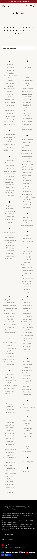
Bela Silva (10, 142)
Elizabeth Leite (10, 245)
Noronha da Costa (27, 225)
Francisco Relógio (10, 324)
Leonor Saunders (27, 88)
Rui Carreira (27, 343)
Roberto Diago (27, 330)
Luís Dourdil (27, 105)
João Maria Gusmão (9, 473)
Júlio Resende (9, 492)
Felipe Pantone (10, 300)
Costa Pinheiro (10, 182)
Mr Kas (27, 186)
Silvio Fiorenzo (27, 373)
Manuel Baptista (27, 150)
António (9, 91)
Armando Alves (10, 110)
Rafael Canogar (27, 300)
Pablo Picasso (27, 251)
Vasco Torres (27, 420)
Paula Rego (27, 257)
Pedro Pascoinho (27, 278)
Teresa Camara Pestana (27, 407)
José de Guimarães (10, 449)
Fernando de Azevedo (10, 308)
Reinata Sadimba (27, 305)
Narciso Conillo (27, 220)
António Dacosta (9, 97)
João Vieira (10, 481)
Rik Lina (27, 324)
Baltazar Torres (10, 134)
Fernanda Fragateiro (9, 305)
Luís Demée (27, 102)
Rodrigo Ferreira (27, 332)
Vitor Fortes (27, 436)
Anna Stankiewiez (9, 89)
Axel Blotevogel (10, 119)
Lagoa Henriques (27, 80)
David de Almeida (9, 211)
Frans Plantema (10, 330)
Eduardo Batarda (9, 232)
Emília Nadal (10, 253)
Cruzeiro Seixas (10, 187)
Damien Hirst (10, 208)
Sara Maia (27, 367)
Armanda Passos (9, 108)
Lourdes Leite (27, 97)
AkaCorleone (10, 67)
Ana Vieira (10, 86)
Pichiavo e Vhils (27, 287)
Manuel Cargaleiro (27, 153)
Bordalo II (10, 147)
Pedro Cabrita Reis (27, 265)
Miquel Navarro (27, 183)
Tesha (27, 410)
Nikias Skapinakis (27, 223)
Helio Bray (10, 383)
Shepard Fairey (27, 370)
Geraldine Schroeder (9, 343)
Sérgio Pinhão (27, 395)
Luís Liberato (27, 110)
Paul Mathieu (27, 254)
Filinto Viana (10, 316)
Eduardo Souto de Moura (10, 241)
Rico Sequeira (27, 319)
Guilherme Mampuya (9, 359)
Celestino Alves (10, 176)
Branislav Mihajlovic (9, 150)
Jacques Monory (9, 425)
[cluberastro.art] (5, 5)
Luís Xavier (27, 127)
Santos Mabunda (27, 364)
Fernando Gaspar (9, 311)
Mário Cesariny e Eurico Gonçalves (27, 198)
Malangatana (27, 142)
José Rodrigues (10, 468)
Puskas (27, 292)
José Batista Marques (10, 447)
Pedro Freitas (27, 273)
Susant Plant (27, 392)
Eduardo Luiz (10, 235)
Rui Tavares (27, 352)
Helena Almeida (10, 377)
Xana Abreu (27, 449)
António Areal (10, 94)
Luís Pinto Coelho (27, 116)
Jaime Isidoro (10, 428)
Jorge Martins (9, 439)
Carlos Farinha (9, 163)
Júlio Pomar (10, 490)
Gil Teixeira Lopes (10, 348)
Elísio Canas (10, 248)
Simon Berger (27, 375)
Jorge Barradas (10, 433)
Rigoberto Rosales (27, 322)
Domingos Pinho (10, 219)
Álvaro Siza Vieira (9, 121)
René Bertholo (27, 308)
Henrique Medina (9, 388)
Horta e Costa (9, 391)
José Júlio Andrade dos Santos (9, 459)
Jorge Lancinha (10, 436)
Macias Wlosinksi (27, 139)
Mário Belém (27, 189)
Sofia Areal (27, 381)
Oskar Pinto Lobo (27, 241)
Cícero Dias (10, 195)
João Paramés (9, 476)
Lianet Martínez (27, 91)
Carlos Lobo (10, 168)
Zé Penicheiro (27, 472)
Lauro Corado (27, 86)
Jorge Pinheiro (10, 441)
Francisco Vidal (10, 327)
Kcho (27, 65)
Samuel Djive (27, 362)
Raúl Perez (27, 302)
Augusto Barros (10, 116)
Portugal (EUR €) (8, 545)
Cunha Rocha (10, 190)
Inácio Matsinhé (10, 412)
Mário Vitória (27, 207)
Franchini (10, 319)
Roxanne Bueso (27, 338)
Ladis (27, 78)
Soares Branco (27, 378)
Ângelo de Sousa (9, 124)
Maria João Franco (27, 164)
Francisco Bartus (9, 322)
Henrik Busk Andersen (10, 386)
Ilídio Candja (10, 409)
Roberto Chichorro (27, 327)
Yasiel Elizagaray (27, 462)
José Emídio (10, 452)
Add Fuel (10, 65)
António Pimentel (9, 102)
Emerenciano (10, 251)
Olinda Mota (27, 238)
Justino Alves (10, 487)
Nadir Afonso (27, 217)
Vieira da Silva (27, 433)
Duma (10, 222)
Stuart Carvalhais (27, 384)
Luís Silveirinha (27, 121)
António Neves (10, 99)
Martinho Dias (27, 172)
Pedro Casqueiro (27, 270)
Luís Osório (27, 113)
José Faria (10, 455)
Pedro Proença (27, 281)
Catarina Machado (10, 171)
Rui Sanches (27, 346)
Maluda (27, 145)
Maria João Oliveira (27, 167)
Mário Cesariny (27, 194)
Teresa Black (27, 405)
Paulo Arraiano (27, 259)
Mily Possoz (27, 181)
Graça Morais (10, 356)
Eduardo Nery (9, 238)
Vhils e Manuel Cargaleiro (27, 429)
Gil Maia (9, 345)
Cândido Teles (9, 193)
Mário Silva (27, 204)
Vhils (27, 426)
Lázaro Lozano (27, 129)
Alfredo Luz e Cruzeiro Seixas (10, 77)
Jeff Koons (9, 430)
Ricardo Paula (27, 316)
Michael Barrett (27, 175)
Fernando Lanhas (9, 313)
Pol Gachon (27, 289)
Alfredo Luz (10, 73)
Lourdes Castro (27, 94)
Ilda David (10, 407)
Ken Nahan (27, 67)
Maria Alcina (27, 161)
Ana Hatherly (10, 83)
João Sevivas (10, 479)
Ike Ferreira (9, 404)
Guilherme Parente (10, 362)
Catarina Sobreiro (9, 174)
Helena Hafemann (10, 380)
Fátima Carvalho (10, 332)
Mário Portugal (27, 202)
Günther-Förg (10, 364)
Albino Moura (10, 70)
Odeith (27, 235)
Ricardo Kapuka (27, 313)
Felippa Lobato (10, 302)
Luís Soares (27, 124)
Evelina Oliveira (10, 259)
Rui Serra (27, 349)
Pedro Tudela (27, 284)
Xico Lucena (27, 451)
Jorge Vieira (10, 444)
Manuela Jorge (27, 156)
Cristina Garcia (10, 185)
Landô (27, 83)
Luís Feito (27, 108)
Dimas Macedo (10, 214)
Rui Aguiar (27, 341)
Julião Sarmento (10, 484)
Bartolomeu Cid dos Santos (9, 138)
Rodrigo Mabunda (27, 335)
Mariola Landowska (27, 170)
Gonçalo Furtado (9, 351)
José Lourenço (10, 462)
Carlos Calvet (10, 160)
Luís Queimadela (27, 118)
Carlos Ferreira (10, 165)
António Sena (10, 105)
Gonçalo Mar (10, 354)
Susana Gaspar (27, 389)
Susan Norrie (27, 386)
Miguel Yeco (27, 178)
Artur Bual (10, 113)
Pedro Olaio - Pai (27, 276)
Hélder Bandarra (10, 394)
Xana (27, 446)
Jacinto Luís (10, 422)
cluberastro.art (10, 179)
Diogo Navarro (10, 217)
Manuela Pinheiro (27, 159)
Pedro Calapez (27, 267)
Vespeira (27, 423)
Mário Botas (27, 191)
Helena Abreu (10, 375)
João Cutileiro (9, 471)
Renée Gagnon (27, 311)
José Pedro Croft (9, 465)
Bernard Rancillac (9, 144)
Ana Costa (10, 80)
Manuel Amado (27, 148)
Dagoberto (9, 206)
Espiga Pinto (10, 256)
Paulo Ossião (27, 262)
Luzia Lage (27, 99)
